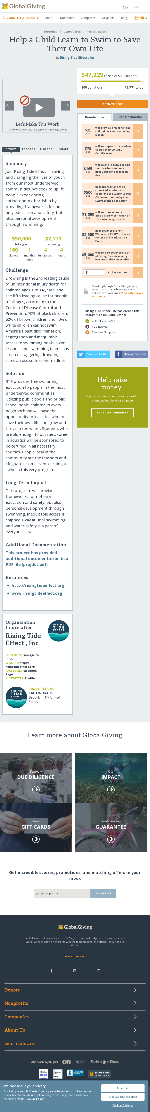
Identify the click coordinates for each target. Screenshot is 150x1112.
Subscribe (103, 893)
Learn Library (19, 1043)
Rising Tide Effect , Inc (77, 57)
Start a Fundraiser (112, 412)
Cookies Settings (122, 1105)
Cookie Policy (35, 1099)
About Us (14, 1030)
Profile (30, 678)
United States (73, 31)
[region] (74, 1096)
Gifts (143, 17)
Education (50, 31)
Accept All (123, 1088)
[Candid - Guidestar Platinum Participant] (60, 1074)
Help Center (75, 956)
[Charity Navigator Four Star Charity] (46, 1074)
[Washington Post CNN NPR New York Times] (75, 1063)
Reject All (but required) (123, 1096)
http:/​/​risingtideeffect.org (38, 585)
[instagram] (74, 970)
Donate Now (112, 104)
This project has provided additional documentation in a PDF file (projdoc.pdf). (37, 558)
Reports (28, 149)
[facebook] (51, 970)
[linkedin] (98, 970)
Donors (12, 990)
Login (137, 6)
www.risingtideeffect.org (37, 593)
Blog (124, 18)
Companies (88, 18)
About (49, 18)
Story (11, 149)
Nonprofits (67, 18)
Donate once (94, 117)
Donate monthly (130, 117)
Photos (46, 149)
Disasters (108, 18)
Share (64, 149)
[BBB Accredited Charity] (77, 1073)
